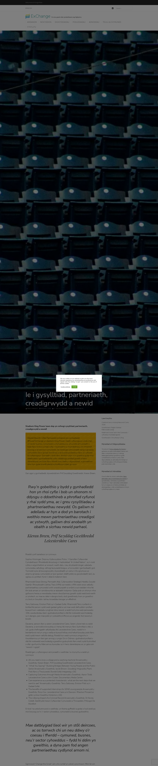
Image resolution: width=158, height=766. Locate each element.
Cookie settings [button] (65, 387)
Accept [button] (74, 387)
